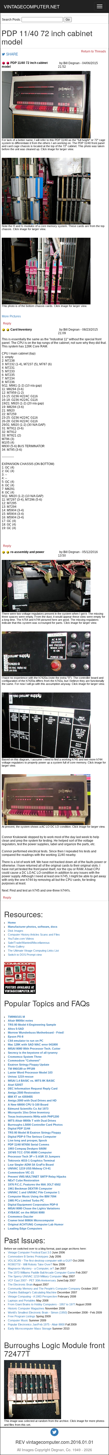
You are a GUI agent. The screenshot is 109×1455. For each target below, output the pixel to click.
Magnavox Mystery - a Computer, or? (31, 1268)
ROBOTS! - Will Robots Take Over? (30, 1264)
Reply (7, 323)
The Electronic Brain (20, 1284)
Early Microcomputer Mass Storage (29, 1328)
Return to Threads (93, 51)
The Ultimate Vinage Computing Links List (33, 950)
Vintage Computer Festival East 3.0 (29, 1252)
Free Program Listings (21, 1316)
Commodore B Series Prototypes (28, 1256)
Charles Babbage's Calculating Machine (32, 1292)
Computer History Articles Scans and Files (34, 934)
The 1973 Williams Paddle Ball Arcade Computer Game (41, 1272)
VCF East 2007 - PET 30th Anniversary (32, 1280)
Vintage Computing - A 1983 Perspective (32, 1296)
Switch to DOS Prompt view (25, 954)
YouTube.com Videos (21, 938)
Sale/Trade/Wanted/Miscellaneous (29, 942)
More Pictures (11, 316)
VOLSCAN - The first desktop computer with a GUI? (40, 1260)
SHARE (11, 53)
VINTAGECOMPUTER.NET (32, 6)
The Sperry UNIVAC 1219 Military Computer (35, 1276)
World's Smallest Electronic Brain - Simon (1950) (37, 1312)
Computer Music (18, 1320)
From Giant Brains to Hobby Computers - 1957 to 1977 (41, 1304)
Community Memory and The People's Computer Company (44, 1288)
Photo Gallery (16, 946)
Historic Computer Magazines (26, 1308)
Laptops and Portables (21, 1300)
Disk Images (15, 930)
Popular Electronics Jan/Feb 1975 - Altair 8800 (36, 1324)
